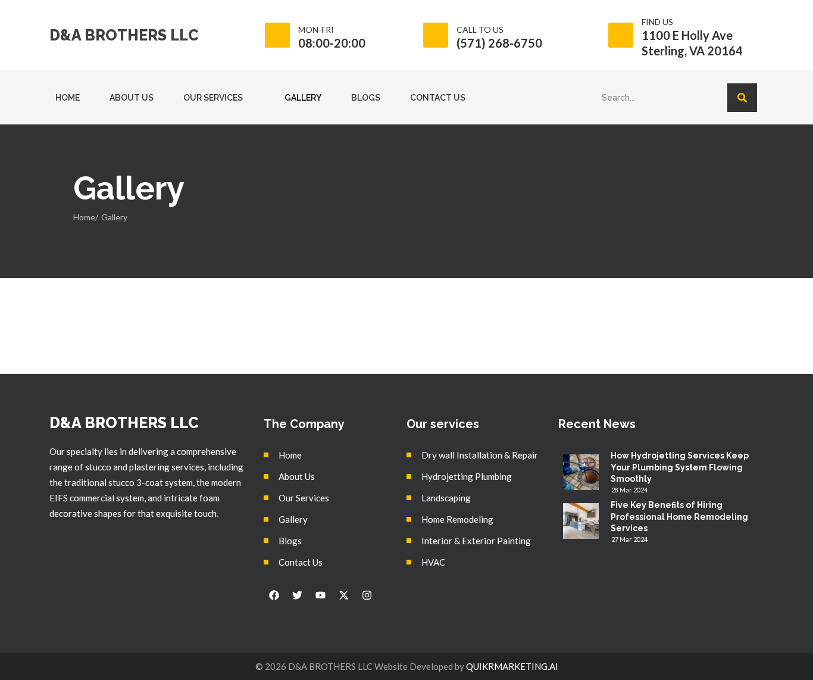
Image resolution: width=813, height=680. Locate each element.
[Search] (742, 97)
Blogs (365, 97)
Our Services (213, 97)
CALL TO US (480, 29)
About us (132, 97)
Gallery (302, 97)
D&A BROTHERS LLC (123, 35)
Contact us (437, 97)
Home (67, 97)
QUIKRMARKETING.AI (512, 666)
